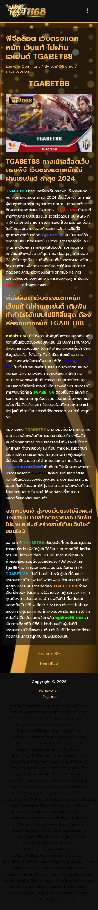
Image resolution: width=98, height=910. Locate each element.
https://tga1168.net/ (68, 762)
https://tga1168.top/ (30, 768)
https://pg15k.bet (32, 724)
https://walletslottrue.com (36, 812)
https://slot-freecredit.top (62, 818)
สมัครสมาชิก (49, 690)
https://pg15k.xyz (33, 730)
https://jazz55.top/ (75, 824)
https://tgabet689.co (23, 880)
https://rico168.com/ (28, 787)
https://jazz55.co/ (68, 836)
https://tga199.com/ (69, 793)
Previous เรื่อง (49, 654)
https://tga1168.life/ (68, 768)
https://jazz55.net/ (71, 805)
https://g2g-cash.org (29, 718)
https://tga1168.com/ (30, 755)
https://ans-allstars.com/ (30, 780)
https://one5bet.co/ (29, 793)
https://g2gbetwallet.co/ (74, 861)
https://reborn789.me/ (31, 805)
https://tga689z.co (69, 706)
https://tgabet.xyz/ (69, 755)
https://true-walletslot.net (71, 799)
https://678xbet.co (69, 774)
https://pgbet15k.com (65, 737)
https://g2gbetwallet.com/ (49, 849)
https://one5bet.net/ (69, 787)
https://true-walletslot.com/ (63, 893)
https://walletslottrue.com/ (69, 880)
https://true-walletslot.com (30, 824)
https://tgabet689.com (26, 874)
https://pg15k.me (66, 724)
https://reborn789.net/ (24, 799)
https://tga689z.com (30, 706)
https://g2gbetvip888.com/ (49, 843)
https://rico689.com (68, 712)
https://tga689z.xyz (29, 712)
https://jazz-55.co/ (29, 830)
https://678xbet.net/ (30, 774)
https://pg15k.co (65, 730)
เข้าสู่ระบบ (49, 696)
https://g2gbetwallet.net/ (38, 855)
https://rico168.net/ (73, 780)
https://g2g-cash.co (70, 718)
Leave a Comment (23, 66)
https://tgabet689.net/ (71, 874)
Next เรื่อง (49, 664)
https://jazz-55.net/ (31, 836)
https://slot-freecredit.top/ (49, 899)
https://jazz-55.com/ (67, 830)
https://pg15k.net (28, 737)
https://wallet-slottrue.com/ (36, 887)
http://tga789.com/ (29, 762)
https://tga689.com (30, 868)
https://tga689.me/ (68, 868)
